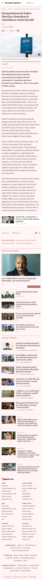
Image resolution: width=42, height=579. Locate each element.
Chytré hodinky (14, 571)
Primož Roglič (26, 496)
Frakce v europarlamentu (25, 243)
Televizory (34, 568)
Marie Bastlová (27, 374)
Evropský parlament (8, 243)
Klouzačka (16, 558)
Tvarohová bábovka (28, 514)
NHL (3, 519)
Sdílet (13, 30)
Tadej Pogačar (26, 494)
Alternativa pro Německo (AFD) (26, 240)
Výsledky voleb (6, 491)
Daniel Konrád (26, 410)
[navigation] (2, 3)
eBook (6, 30)
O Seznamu (17, 577)
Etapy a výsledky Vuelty (29, 488)
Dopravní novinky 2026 (29, 531)
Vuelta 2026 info (27, 486)
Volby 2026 (5, 486)
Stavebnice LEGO (34, 565)
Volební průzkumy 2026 (9, 488)
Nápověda (32, 577)
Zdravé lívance (26, 511)
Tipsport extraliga (7, 511)
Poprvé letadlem (7, 529)
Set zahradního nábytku (27, 558)
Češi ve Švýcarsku (7, 534)
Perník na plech (27, 519)
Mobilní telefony (22, 565)
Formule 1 (5, 517)
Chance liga (5, 506)
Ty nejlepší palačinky (28, 506)
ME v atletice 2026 (7, 514)
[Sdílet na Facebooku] (36, 233)
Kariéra (25, 577)
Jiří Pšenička (26, 362)
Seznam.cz (30, 3)
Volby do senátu (6, 496)
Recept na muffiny (27, 509)
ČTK (3, 24)
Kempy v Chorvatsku (8, 526)
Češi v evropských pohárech (20, 551)
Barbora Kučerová (28, 350)
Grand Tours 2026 (27, 499)
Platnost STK (26, 539)
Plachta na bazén (24, 555)
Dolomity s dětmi (7, 539)
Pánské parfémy (26, 571)
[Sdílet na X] (39, 233)
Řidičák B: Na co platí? (28, 534)
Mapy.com (20, 545)
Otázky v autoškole (28, 537)
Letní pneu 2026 (27, 526)
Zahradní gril (18, 561)
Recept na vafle (27, 517)
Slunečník (9, 558)
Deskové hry (26, 568)
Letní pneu (18, 568)
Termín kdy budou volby (9, 494)
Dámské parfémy (8, 568)
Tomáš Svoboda (27, 398)
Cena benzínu (26, 548)
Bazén (15, 555)
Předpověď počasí (30, 545)
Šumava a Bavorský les (8, 531)
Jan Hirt (24, 491)
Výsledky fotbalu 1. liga (8, 509)
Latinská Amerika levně (9, 537)
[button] (21, 45)
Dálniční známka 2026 (29, 529)
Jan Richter (25, 386)
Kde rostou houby (15, 548)
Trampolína (33, 555)
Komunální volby (7, 499)
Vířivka (25, 561)
